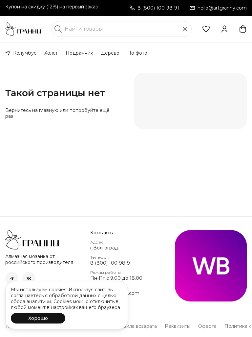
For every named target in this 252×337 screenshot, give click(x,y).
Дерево (110, 53)
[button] (206, 29)
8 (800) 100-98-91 (111, 263)
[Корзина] (243, 29)
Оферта (207, 326)
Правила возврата (135, 326)
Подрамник (79, 53)
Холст (51, 53)
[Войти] (224, 29)
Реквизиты (177, 326)
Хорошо (38, 318)
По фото (137, 53)
